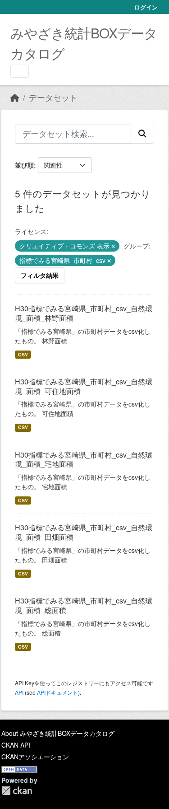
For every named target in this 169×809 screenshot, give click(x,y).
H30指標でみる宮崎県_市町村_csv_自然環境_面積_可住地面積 (83, 386)
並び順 (24, 164)
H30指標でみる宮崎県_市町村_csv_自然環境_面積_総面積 (83, 605)
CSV (23, 354)
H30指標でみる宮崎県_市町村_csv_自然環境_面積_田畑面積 (83, 532)
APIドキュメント (57, 692)
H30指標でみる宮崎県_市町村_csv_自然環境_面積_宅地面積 (83, 459)
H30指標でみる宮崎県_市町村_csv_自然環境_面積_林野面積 (83, 313)
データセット (53, 97)
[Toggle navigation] (19, 71)
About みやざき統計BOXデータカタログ (57, 733)
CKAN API (15, 744)
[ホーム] (14, 97)
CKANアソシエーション (35, 756)
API (19, 692)
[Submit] (142, 134)
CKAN (16, 790)
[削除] (113, 246)
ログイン (146, 7)
